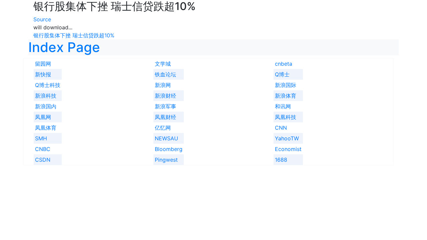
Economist (288, 149)
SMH (41, 138)
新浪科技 (45, 95)
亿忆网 (163, 127)
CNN (281, 127)
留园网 (43, 63)
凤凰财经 (165, 117)
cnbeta (283, 63)
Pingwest (166, 159)
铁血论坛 (165, 74)
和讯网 (283, 106)
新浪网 (163, 85)
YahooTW (287, 138)
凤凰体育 (45, 127)
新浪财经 (165, 95)
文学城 (163, 63)
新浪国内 (45, 106)
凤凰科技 (285, 117)
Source (42, 19)
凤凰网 (43, 117)
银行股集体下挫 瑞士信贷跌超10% (73, 35)
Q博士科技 (47, 85)
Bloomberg (168, 149)
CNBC (42, 149)
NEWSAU (166, 138)
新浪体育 (285, 95)
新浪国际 (285, 85)
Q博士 (282, 74)
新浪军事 (165, 106)
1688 (281, 159)
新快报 (43, 74)
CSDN (42, 159)
